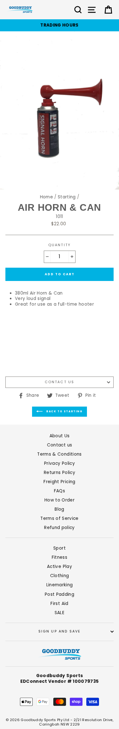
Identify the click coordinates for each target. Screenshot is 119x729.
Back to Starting (64, 411)
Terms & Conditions (59, 454)
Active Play (59, 567)
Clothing (59, 576)
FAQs (59, 491)
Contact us (60, 382)
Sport (59, 548)
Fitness (59, 557)
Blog (59, 509)
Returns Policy (59, 473)
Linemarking (59, 585)
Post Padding (59, 594)
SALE (59, 613)
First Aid (59, 604)
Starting (67, 197)
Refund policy (59, 528)
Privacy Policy (59, 463)
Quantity (59, 245)
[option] (59, 25)
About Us (60, 436)
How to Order (59, 500)
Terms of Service (59, 518)
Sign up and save (59, 631)
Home (46, 197)
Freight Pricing (59, 482)
